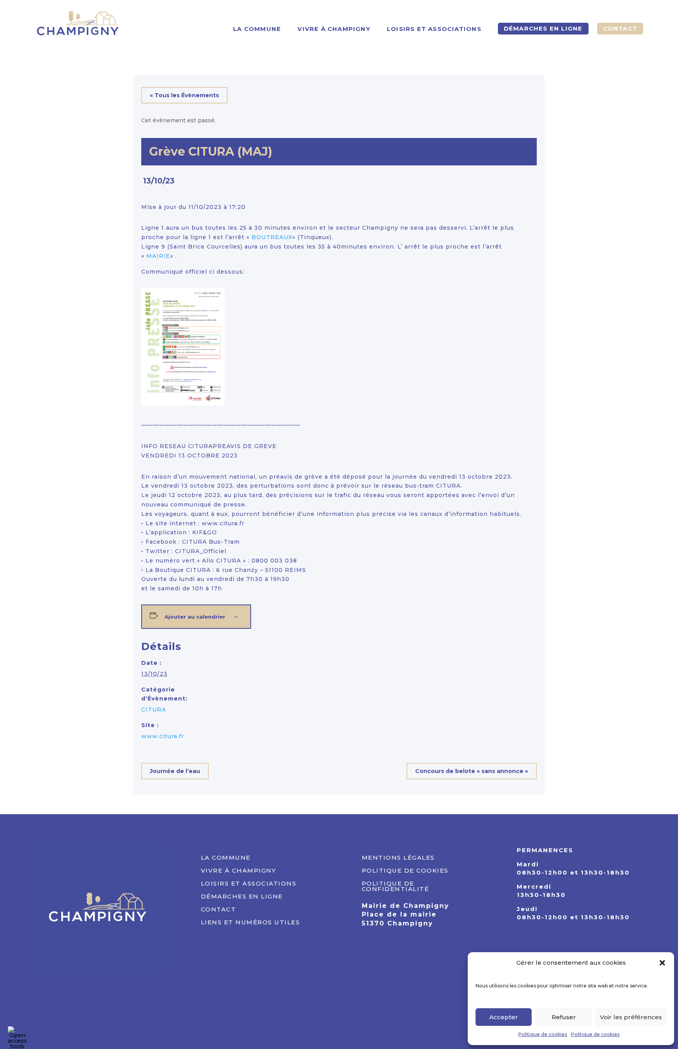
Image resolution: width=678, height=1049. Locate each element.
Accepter (503, 1017)
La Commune (257, 29)
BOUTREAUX (272, 237)
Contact (620, 28)
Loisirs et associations (434, 29)
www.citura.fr (162, 736)
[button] (662, 963)
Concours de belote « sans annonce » (471, 771)
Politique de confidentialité (395, 882)
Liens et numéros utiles (250, 921)
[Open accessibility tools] (17, 1035)
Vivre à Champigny (333, 29)
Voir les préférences (631, 1017)
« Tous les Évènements (184, 95)
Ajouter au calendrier (194, 616)
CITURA (153, 709)
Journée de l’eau (175, 771)
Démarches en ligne (543, 28)
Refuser (564, 1017)
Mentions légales (398, 856)
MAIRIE (158, 256)
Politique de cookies (542, 1034)
